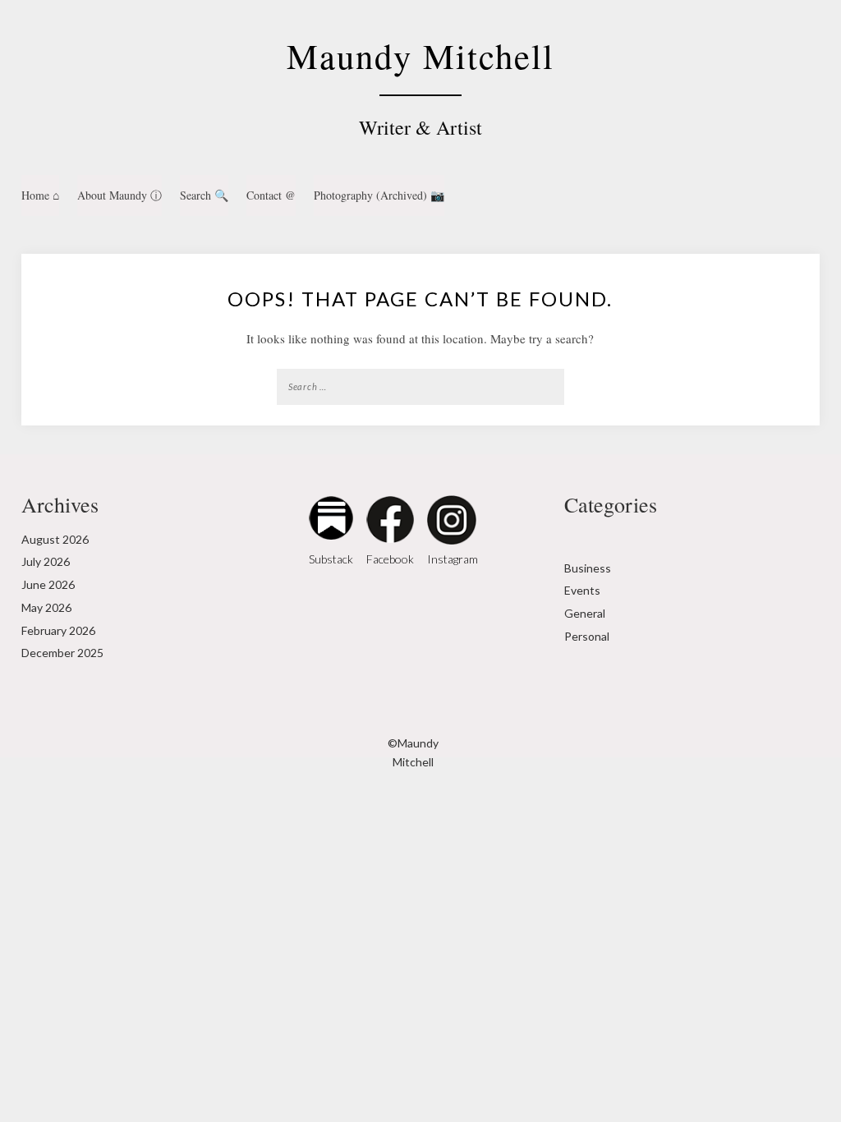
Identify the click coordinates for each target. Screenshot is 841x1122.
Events (582, 590)
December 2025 (62, 653)
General (584, 613)
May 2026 (46, 607)
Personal (586, 636)
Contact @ (271, 195)
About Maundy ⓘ (119, 195)
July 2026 (45, 561)
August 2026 (55, 539)
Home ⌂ (40, 195)
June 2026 (48, 584)
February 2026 (58, 630)
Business (587, 568)
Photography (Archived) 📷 (379, 195)
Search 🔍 (204, 195)
